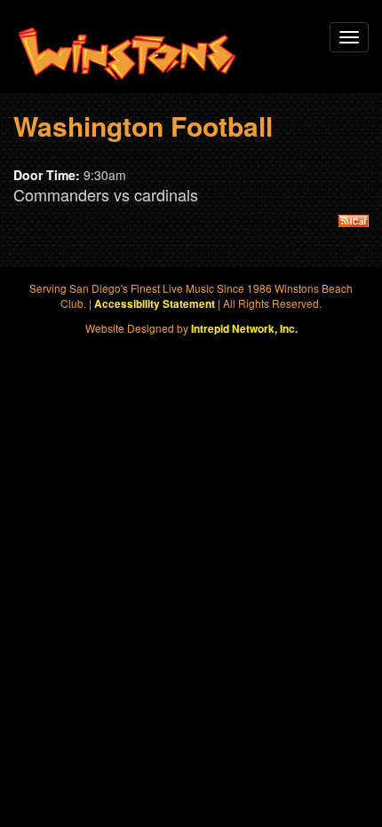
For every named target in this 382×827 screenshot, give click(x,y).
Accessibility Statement (154, 303)
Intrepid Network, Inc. (244, 328)
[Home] (127, 54)
